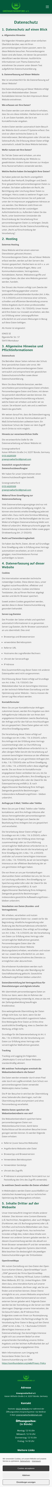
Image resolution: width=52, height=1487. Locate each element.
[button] (47, 7)
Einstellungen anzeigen (26, 1482)
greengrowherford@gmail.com (16, 459)
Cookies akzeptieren (26, 1468)
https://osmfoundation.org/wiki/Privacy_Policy (24, 1363)
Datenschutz (25, 1461)
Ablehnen (26, 1475)
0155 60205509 (9, 455)
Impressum (36, 1461)
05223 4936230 (22, 1409)
